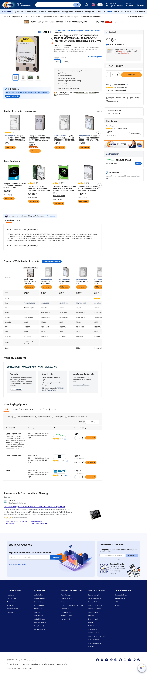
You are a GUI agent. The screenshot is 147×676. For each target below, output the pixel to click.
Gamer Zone (65, 609)
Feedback (33, 229)
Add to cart (131, 75)
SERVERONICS (63, 303)
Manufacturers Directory (81, 385)
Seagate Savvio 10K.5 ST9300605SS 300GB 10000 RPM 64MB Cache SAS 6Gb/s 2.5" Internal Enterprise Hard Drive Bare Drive (40, 138)
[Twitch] (130, 660)
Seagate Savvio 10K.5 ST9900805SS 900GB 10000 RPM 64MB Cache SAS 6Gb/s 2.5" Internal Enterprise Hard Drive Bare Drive (83, 281)
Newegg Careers (66, 616)
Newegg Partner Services (96, 605)
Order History (38, 602)
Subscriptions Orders (40, 626)
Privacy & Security (12, 609)
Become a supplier (94, 595)
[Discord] (134, 660)
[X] (107, 660)
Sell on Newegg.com (94, 598)
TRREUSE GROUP (29, 303)
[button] (24, 4)
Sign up (56, 557)
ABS (116, 602)
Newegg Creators (93, 612)
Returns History (39, 605)
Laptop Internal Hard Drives (53, 16)
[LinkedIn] (116, 660)
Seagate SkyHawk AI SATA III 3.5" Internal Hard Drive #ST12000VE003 (15, 186)
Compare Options (95, 57)
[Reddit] (52, 43)
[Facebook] (102, 660)
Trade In (90, 646)
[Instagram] (111, 660)
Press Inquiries (66, 612)
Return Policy (11, 605)
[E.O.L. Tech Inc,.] (62, 456)
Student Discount (93, 633)
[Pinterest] (120, 660)
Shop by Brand (93, 619)
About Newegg (66, 595)
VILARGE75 (45, 303)
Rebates (90, 622)
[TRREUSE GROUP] (62, 435)
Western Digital (73, 16)
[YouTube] (125, 660)
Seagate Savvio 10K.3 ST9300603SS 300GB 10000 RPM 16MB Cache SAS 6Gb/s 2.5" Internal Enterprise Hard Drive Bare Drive (15, 138)
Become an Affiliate (94, 609)
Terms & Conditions (13, 664)
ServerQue (97, 303)
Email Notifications (40, 622)
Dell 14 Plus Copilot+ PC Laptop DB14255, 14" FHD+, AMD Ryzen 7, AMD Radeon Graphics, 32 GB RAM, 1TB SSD (58, 22)
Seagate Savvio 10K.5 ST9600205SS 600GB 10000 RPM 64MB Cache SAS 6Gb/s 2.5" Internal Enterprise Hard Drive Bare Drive (89, 138)
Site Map (91, 616)
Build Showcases (93, 640)
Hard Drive (35, 16)
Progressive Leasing (94, 643)
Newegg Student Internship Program (72, 605)
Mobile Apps (92, 626)
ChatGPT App (92, 629)
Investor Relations (66, 598)
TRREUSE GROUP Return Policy (53, 389)
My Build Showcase (40, 619)
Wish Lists (37, 612)
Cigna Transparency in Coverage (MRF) (19, 668)
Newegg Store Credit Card (96, 636)
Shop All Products (31, 111)
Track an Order (12, 598)
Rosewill (117, 605)
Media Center (65, 602)
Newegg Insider (66, 619)
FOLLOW (138, 163)
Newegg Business (121, 595)
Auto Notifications (39, 629)
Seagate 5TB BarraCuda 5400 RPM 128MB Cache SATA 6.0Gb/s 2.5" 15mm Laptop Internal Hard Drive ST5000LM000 (64, 188)
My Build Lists (38, 616)
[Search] (76, 5)
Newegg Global (120, 598)
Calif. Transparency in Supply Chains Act (54, 664)
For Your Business (94, 602)
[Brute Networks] (62, 471)
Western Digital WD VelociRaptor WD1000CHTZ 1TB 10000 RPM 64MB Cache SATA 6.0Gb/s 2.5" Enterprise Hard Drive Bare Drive (39, 188)
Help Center (11, 595)
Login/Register (38, 595)
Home (5, 16)
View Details (134, 133)
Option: (60, 58)
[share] (52, 39)
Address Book (38, 609)
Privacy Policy (25, 664)
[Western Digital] (44, 32)
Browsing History (39, 598)
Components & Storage (19, 16)
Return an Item (11, 602)
